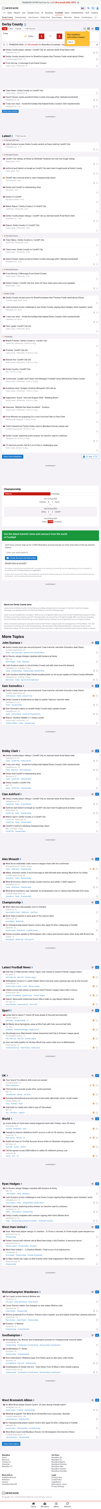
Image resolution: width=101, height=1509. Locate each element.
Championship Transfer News (33, 671)
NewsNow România (59, 1464)
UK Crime (27, 1094)
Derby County (7, 17)
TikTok (8, 1156)
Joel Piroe (33, 912)
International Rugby (21, 1030)
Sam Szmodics (16, 652)
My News (45, 1506)
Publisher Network (9, 1477)
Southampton (87, 17)
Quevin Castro (11, 930)
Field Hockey (25, 1048)
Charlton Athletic (11, 723)
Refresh (67, 1506)
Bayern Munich (23, 1004)
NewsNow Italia (57, 1466)
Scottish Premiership (35, 1255)
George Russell (19, 1020)
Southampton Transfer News (28, 1345)
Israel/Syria (17, 1129)
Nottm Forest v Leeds (13, 986)
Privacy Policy (24, 570)
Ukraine (17, 13)
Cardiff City (15, 761)
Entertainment (77, 13)
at (49, 2)
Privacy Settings (57, 1486)
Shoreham (13, 1113)
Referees (33, 1246)
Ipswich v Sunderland (13, 995)
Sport (67, 13)
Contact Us (6, 1462)
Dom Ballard (10, 921)
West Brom (15, 869)
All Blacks (9, 1030)
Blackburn (26, 662)
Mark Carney (10, 1138)
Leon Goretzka (11, 1004)
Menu (56, 1506)
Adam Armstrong (20, 1302)
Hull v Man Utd (11, 977)
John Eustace (33, 17)
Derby (30, 36)
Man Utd (20, 977)
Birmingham (10, 939)
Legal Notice (36, 570)
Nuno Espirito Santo (13, 912)
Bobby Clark (45, 17)
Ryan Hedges (57, 17)
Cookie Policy (56, 1480)
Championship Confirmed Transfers (24, 1221)
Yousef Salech (26, 804)
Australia (14, 1104)
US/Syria (9, 1129)
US (24, 1138)
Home (4, 1458)
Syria (24, 1129)
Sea (7, 1113)
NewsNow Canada (58, 1469)
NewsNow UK (56, 1458)
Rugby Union (34, 1030)
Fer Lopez (9, 1302)
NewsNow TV (7, 1466)
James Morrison (11, 1419)
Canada (18, 1138)
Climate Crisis (33, 13)
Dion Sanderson (25, 770)
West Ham (68, 17)
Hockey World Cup (12, 1048)
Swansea (58, 522)
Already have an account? (16, 563)
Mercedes (9, 1020)
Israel (21, 1104)
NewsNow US (56, 1460)
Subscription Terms (59, 1484)
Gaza (9, 13)
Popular (18, 29)
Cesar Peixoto (33, 1302)
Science (94, 13)
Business (49, 13)
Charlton (42, 502)
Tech (87, 13)
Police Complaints (12, 1085)
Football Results (23, 1329)
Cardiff (57, 512)
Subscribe (6, 1464)
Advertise (5, 1480)
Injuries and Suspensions (30, 680)
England (22, 1113)
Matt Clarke (10, 680)
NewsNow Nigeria (58, 1462)
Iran (23, 13)
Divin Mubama (11, 1363)
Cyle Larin (20, 1363)
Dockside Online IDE (9, 1484)
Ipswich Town (27, 696)
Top (4, 29)
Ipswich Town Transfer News (34, 652)
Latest (10, 29)
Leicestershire (11, 1094)
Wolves (77, 17)
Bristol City (20, 921)
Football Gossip (32, 930)
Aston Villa (33, 1004)
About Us (5, 1460)
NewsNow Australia (59, 1471)
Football (59, 13)
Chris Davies (29, 939)
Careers (5, 1482)
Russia (16, 1147)
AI (42, 13)
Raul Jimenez (10, 1320)
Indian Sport (35, 1048)
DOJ (13, 1156)
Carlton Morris (26, 761)
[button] (30, 28)
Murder (19, 1094)
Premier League (30, 977)
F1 (27, 1020)
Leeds (25, 986)
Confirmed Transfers (45, 1221)
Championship (20, 17)
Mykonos (14, 770)
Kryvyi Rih (9, 1147)
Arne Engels (10, 1255)
